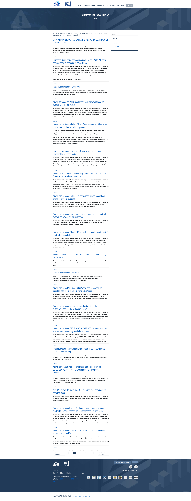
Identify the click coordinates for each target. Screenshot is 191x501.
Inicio (79, 5)
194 (95, 453)
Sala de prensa (111, 5)
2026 (115, 44)
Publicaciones (121, 5)
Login (130, 5)
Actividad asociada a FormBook (66, 87)
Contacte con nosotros (121, 462)
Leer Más (55, 57)
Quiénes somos (101, 5)
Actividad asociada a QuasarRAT (66, 273)
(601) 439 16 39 (64, 479)
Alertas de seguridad (89, 5)
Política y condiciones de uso (81, 496)
